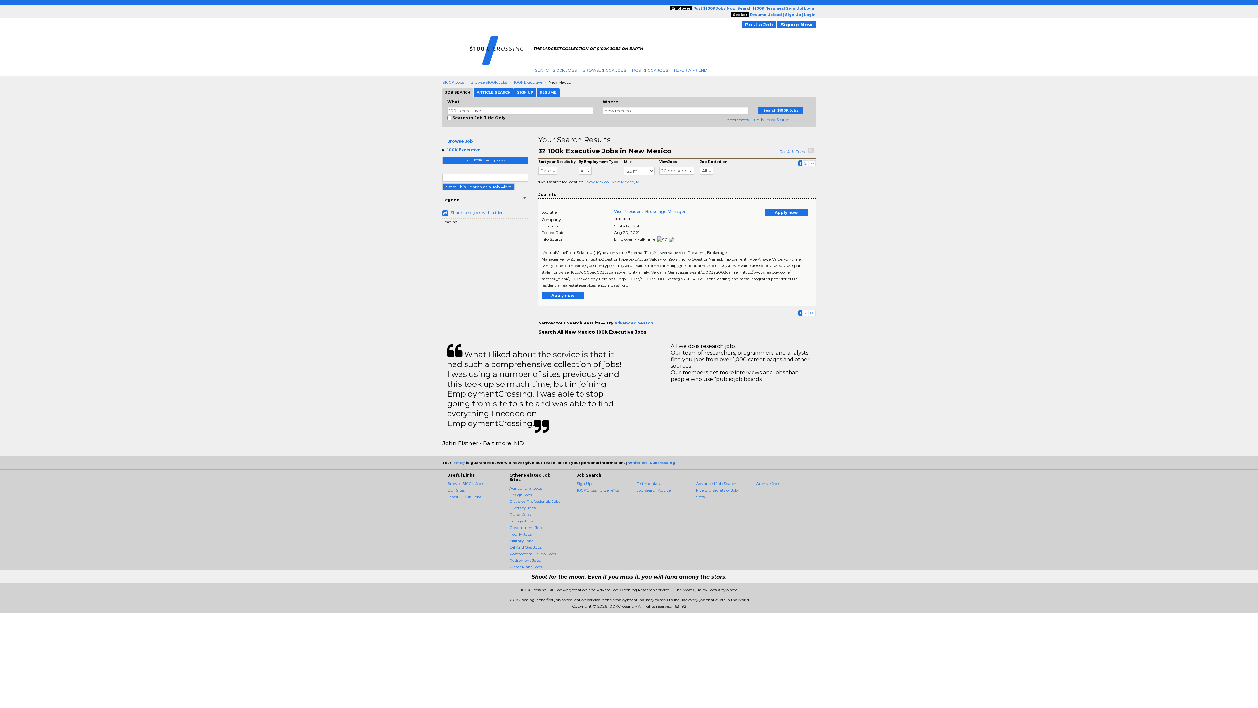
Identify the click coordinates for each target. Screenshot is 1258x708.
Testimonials (648, 483)
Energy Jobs (521, 521)
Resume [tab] (548, 92)
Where (610, 101)
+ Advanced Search (771, 119)
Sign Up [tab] (525, 92)
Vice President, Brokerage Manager (650, 211)
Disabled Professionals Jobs (534, 501)
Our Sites (456, 490)
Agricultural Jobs (525, 488)
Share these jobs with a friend (478, 212)
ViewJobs (668, 162)
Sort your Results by (557, 162)
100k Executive (528, 82)
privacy (458, 463)
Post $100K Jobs (650, 70)
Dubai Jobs (520, 514)
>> (812, 163)
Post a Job (759, 24)
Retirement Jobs (525, 560)
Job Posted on (713, 162)
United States (736, 119)
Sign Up (584, 483)
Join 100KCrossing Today (485, 160)
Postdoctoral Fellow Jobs (532, 553)
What (453, 101)
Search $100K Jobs (556, 70)
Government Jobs (526, 527)
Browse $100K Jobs (604, 70)
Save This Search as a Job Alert (478, 186)
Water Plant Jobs (525, 566)
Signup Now (796, 24)
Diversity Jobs (522, 507)
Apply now (786, 212)
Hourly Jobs (520, 534)
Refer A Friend (690, 70)
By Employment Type (598, 162)
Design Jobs (520, 494)
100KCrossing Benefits (598, 490)
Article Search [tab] (494, 92)
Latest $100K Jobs (464, 496)
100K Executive (464, 150)
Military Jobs (521, 540)
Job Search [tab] (457, 92)
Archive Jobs (768, 483)
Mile (628, 162)
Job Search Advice (654, 490)
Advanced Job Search (716, 483)
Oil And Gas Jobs (525, 547)
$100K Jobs (453, 82)
